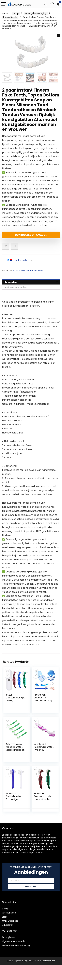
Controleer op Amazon (31, 235)
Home (5, 13)
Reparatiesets (10, 17)
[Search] (45, 4)
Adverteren (7, 924)
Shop (16, 13)
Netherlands (21, 259)
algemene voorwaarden (14, 941)
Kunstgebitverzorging (35, 13)
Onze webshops (10, 920)
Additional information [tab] (15, 287)
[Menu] (3, 4)
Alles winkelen (9, 912)
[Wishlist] (52, 4)
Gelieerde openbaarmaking (16, 945)
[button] (58, 35)
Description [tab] (10, 282)
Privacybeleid (8, 937)
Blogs (4, 916)
